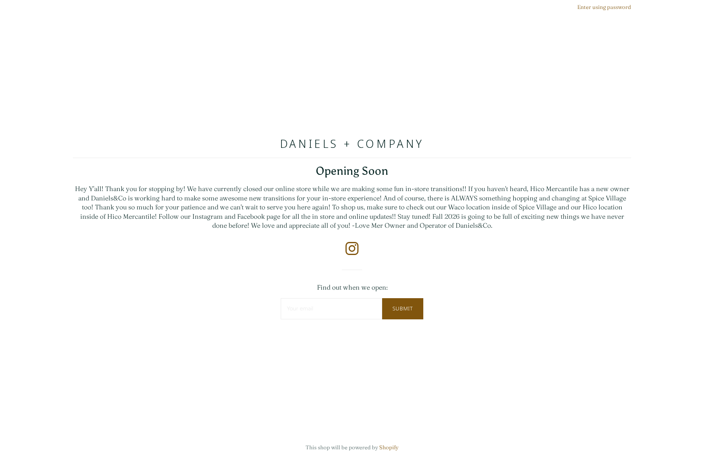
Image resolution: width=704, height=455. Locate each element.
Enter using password (604, 7)
